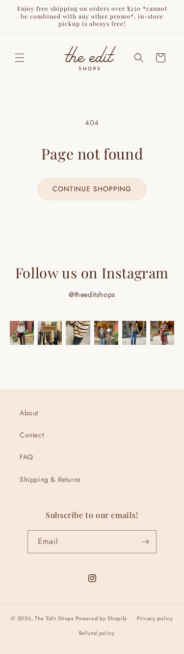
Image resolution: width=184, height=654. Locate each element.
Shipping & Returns (50, 479)
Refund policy (97, 633)
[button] (19, 57)
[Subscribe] (145, 541)
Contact (32, 435)
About (29, 413)
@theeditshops (92, 294)
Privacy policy (155, 618)
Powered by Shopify (102, 618)
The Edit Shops (54, 618)
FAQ (26, 457)
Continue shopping (92, 189)
